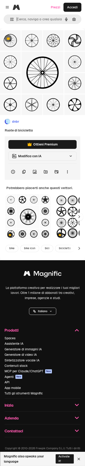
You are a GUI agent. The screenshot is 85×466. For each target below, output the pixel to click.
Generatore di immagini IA (23, 349)
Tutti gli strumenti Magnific (24, 393)
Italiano (42, 311)
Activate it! (64, 459)
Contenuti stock (16, 366)
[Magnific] (43, 274)
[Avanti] (79, 216)
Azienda (12, 418)
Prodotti (12, 330)
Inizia (9, 405)
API (7, 382)
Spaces (10, 338)
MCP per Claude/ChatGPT (28, 371)
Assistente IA (14, 344)
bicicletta (65, 248)
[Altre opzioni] (67, 171)
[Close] (78, 459)
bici (47, 248)
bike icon (29, 248)
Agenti (13, 377)
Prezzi (55, 7)
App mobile (13, 388)
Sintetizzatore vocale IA (22, 360)
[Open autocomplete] (10, 19)
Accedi (72, 7)
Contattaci (14, 431)
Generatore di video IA (21, 355)
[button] (42, 311)
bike (12, 248)
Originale (30, 39)
